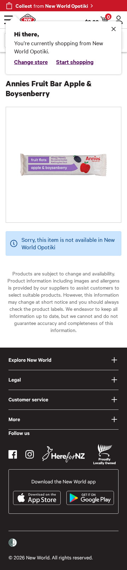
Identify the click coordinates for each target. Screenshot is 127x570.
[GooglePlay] (90, 498)
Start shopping (74, 61)
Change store (31, 61)
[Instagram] (29, 454)
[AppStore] (37, 498)
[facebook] (12, 454)
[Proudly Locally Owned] (104, 454)
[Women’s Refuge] (12, 543)
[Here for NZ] (63, 454)
